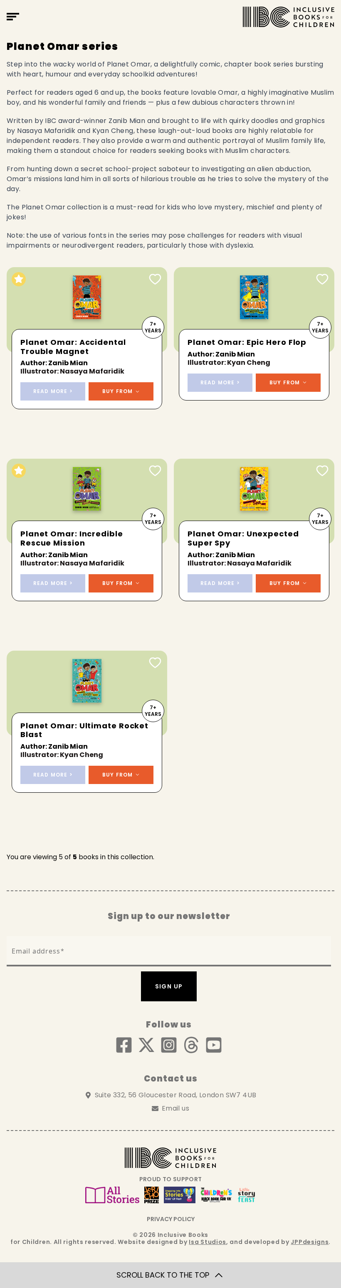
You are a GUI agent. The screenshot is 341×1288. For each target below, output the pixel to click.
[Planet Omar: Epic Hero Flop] (254, 309)
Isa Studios (207, 1242)
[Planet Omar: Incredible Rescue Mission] (87, 501)
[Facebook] (124, 1045)
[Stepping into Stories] (179, 1195)
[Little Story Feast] (246, 1195)
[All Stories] (112, 1195)
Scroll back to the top (162, 1275)
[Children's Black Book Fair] (216, 1195)
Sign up (169, 986)
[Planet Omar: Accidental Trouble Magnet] (87, 309)
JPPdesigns (310, 1242)
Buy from (117, 391)
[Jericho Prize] (151, 1195)
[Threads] (191, 1045)
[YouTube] (213, 1045)
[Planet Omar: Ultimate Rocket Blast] (87, 693)
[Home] (288, 17)
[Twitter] (146, 1045)
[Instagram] (169, 1045)
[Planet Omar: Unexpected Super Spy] (254, 501)
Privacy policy (171, 1219)
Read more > (53, 391)
